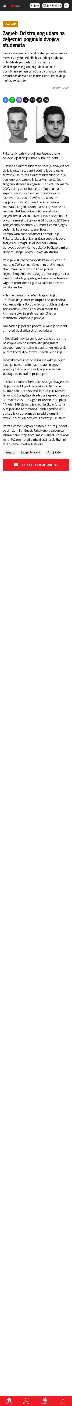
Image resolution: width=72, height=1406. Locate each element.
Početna (9, 1403)
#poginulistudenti (31, 452)
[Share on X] (26, 100)
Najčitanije (45, 1403)
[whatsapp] (12, 100)
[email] (32, 100)
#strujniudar (54, 452)
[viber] (19, 100)
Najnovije (27, 1403)
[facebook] (6, 100)
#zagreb (10, 452)
